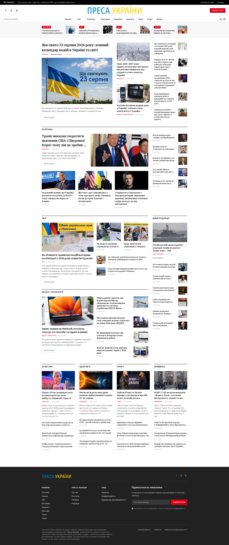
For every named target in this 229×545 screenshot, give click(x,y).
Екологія (120, 78)
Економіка (105, 19)
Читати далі (49, 117)
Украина (45, 54)
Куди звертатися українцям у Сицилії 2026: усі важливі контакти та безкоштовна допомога (136, 245)
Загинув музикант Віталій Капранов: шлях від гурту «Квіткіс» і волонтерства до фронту (164, 114)
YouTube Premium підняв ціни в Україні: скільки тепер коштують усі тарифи (133, 108)
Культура (45, 401)
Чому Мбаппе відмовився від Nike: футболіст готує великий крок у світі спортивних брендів (133, 434)
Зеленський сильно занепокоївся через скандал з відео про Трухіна (162, 277)
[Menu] (224, 19)
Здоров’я (130, 19)
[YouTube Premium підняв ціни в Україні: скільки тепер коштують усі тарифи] (133, 93)
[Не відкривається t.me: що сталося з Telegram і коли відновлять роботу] (140, 336)
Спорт (150, 19)
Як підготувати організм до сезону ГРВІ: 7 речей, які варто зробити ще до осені (95, 421)
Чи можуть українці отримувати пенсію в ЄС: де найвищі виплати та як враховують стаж (107, 245)
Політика (91, 19)
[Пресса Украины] (114, 10)
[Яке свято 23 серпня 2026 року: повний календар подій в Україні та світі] (77, 81)
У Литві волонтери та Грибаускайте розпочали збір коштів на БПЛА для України (52, 32)
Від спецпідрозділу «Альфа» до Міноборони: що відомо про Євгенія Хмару (163, 136)
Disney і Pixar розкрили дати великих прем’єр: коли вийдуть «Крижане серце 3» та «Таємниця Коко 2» (58, 395)
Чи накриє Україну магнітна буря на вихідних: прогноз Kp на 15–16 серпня (95, 442)
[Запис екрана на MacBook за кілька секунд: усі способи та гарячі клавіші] (68, 311)
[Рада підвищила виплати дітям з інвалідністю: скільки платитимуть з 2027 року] (182, 96)
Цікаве (159, 19)
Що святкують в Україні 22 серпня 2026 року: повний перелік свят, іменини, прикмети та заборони (165, 49)
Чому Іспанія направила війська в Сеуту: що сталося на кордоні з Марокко (127, 270)
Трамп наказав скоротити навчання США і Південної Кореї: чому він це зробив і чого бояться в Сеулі (63, 140)
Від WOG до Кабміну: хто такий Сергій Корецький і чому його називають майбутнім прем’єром (164, 159)
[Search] (220, 19)
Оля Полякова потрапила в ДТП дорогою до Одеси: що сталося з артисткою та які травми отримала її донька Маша (164, 81)
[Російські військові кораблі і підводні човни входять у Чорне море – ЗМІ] (170, 232)
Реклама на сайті (207, 2)
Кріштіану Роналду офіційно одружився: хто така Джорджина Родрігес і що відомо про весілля (132, 423)
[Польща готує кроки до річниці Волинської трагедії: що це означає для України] (182, 184)
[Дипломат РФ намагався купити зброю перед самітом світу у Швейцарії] (108, 30)
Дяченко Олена (56, 54)
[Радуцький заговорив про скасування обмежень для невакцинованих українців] (182, 326)
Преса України (73, 532)
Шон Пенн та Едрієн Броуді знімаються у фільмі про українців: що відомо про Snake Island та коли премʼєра (57, 434)
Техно (140, 19)
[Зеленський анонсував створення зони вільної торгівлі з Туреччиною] (182, 290)
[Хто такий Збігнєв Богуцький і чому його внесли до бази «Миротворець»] (182, 172)
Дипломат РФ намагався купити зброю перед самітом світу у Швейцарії (90, 32)
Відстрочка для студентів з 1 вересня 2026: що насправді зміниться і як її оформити (47, 2)
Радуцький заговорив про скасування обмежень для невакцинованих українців (163, 324)
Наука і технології (49, 335)
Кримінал (118, 19)
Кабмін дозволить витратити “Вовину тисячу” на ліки (162, 312)
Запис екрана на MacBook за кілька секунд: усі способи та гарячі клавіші (64, 330)
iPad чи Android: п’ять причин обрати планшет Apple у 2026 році (112, 350)
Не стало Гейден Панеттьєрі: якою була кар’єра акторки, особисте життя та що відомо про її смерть (57, 423)
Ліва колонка (158, 254)
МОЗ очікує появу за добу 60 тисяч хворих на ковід (164, 265)
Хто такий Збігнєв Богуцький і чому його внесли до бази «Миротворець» (163, 170)
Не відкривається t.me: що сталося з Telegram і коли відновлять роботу (110, 335)
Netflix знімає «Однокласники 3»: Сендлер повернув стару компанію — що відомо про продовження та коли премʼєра (58, 445)
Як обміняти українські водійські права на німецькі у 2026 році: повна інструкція (67, 256)
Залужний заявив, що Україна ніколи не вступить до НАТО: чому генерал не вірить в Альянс (58, 196)
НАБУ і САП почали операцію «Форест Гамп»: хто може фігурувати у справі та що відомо (169, 395)
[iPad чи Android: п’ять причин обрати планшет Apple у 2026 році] (140, 351)
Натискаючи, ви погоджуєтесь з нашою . (160, 508)
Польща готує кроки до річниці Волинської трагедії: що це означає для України (163, 182)
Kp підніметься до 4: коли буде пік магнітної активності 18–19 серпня (95, 431)
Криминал (158, 401)
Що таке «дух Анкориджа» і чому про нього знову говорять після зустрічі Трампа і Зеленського (94, 196)
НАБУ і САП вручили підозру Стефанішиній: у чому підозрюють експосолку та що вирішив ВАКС (170, 423)
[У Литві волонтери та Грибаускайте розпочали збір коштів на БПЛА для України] (70, 30)
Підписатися (217, 10)
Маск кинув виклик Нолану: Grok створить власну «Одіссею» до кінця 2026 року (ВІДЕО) (113, 320)
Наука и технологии (125, 114)
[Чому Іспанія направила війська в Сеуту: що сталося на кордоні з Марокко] (101, 271)
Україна (68, 19)
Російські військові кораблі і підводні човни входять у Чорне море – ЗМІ (168, 248)
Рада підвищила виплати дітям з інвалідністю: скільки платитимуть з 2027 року (164, 99)
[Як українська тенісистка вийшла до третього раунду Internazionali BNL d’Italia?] (182, 30)
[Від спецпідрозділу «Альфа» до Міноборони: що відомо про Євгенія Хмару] (182, 138)
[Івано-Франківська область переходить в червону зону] (182, 302)
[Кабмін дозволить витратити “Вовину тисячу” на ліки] (182, 314)
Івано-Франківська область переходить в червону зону (162, 300)
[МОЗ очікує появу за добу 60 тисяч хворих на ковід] (182, 267)
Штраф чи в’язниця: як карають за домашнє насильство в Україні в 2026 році (170, 445)
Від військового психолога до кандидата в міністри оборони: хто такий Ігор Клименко (164, 147)
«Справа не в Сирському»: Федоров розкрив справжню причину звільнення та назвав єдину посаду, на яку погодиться (131, 198)
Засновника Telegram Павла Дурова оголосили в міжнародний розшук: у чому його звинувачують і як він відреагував (170, 434)
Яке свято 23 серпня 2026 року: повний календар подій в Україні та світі (75, 47)
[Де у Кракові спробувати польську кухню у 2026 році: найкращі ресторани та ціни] (101, 260)
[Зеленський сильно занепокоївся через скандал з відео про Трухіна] (182, 279)
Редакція (220, 2)
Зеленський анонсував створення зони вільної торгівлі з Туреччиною (163, 289)
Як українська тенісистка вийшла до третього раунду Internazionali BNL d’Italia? (164, 32)
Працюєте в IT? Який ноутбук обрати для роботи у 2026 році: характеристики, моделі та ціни (164, 64)
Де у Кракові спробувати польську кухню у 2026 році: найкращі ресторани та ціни (127, 258)
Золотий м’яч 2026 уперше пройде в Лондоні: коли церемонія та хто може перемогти (133, 445)
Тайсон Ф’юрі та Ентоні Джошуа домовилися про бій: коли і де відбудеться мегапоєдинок (132, 395)
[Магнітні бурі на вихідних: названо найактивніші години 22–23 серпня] (95, 380)
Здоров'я (83, 401)
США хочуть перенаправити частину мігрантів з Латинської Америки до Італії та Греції (126, 32)
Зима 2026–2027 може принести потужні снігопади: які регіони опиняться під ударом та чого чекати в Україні (132, 69)
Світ (79, 19)
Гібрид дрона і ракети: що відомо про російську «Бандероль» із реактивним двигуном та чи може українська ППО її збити (111, 303)
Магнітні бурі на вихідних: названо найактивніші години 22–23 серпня (95, 395)
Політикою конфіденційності (174, 508)
